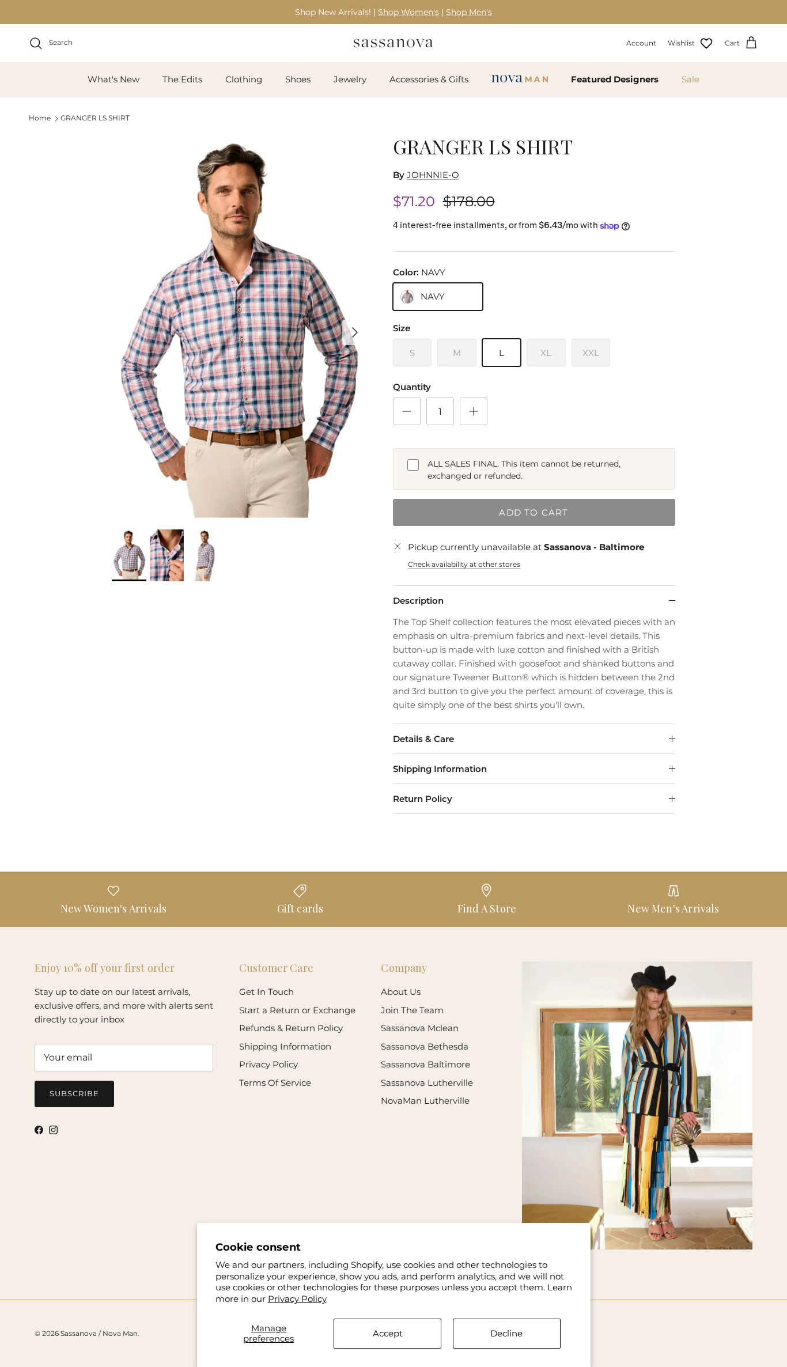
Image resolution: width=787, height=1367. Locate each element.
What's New (113, 79)
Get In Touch (266, 991)
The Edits (182, 79)
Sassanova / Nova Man (99, 1333)
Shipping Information (440, 768)
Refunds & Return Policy (291, 1028)
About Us (401, 991)
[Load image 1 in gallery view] (239, 326)
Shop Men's (469, 12)
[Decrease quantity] (407, 411)
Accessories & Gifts (428, 79)
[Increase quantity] (473, 411)
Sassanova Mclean (420, 1028)
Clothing (243, 79)
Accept (388, 1333)
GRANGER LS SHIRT (95, 117)
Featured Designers (615, 79)
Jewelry (350, 79)
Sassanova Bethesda (424, 1046)
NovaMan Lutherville (425, 1100)
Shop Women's (408, 12)
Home (40, 117)
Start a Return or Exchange (297, 1010)
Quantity (412, 386)
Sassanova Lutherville (427, 1082)
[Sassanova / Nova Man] (393, 43)
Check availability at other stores (464, 564)
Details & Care (423, 738)
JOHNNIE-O (433, 174)
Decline (506, 1333)
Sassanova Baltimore (425, 1064)
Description (418, 600)
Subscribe (74, 1093)
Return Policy (422, 798)
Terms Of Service (275, 1082)
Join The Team (412, 1010)
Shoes (298, 79)
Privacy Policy (297, 1298)
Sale (690, 79)
